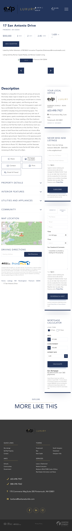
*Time (49, 239)
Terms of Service (62, 304)
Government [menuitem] (7, 469)
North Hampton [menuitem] (57, 448)
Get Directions (33, 254)
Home (3, 281)
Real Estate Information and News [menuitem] (46, 472)
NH (15, 281)
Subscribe (57, 189)
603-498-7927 (55, 9)
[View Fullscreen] (4, 231)
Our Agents (58, 123)
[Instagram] (42, 510)
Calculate (57, 364)
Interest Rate (52, 352)
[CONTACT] (11, 44)
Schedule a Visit (62, 211)
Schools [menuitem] (6, 464)
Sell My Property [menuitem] (8, 451)
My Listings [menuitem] (7, 448)
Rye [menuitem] (37, 451)
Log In (38, 8)
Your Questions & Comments (55, 247)
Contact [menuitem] (6, 453)
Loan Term (51, 327)
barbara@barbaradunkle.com (22, 499)
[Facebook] (29, 510)
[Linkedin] (36, 510)
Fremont (31, 281)
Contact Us (50, 123)
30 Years (52, 330)
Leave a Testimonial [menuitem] (41, 464)
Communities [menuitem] (8, 466)
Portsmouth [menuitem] (39, 448)
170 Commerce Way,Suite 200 (31, 492)
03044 (38, 281)
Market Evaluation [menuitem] (41, 466)
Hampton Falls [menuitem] (57, 453)
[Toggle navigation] (66, 9)
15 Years (61, 330)
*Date (49, 231)
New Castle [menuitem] (39, 453)
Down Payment (52, 344)
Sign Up (37, 10)
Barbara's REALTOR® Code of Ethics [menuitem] (46, 469)
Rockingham (22, 281)
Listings (9, 281)
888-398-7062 (16, 484)
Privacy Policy (59, 182)
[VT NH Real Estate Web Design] (62, 524)
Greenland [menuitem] (56, 451)
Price (49, 335)
